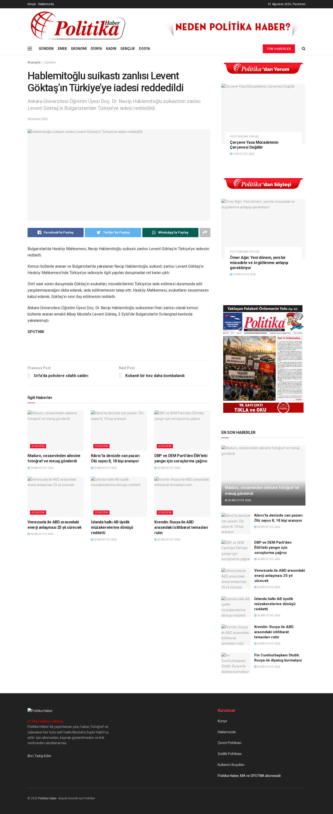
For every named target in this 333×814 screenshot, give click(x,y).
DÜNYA (96, 49)
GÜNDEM (46, 49)
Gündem (50, 62)
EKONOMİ (79, 49)
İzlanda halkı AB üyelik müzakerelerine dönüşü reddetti (112, 527)
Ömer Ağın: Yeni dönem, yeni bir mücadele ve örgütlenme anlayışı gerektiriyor (259, 262)
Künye (32, 4)
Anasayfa (34, 62)
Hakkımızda (46, 4)
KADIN (111, 49)
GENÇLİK (127, 49)
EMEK (62, 49)
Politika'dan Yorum (244, 136)
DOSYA (144, 49)
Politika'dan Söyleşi (244, 251)
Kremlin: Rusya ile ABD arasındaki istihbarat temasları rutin (181, 527)
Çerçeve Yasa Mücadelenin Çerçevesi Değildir (254, 145)
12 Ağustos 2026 (244, 274)
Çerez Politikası (229, 743)
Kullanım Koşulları (231, 765)
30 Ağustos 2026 (41, 467)
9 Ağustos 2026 (243, 153)
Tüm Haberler (279, 49)
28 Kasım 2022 (38, 119)
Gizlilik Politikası (230, 754)
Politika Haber (47, 798)
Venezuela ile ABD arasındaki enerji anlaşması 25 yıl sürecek (279, 575)
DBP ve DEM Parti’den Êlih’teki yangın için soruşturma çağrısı (273, 547)
